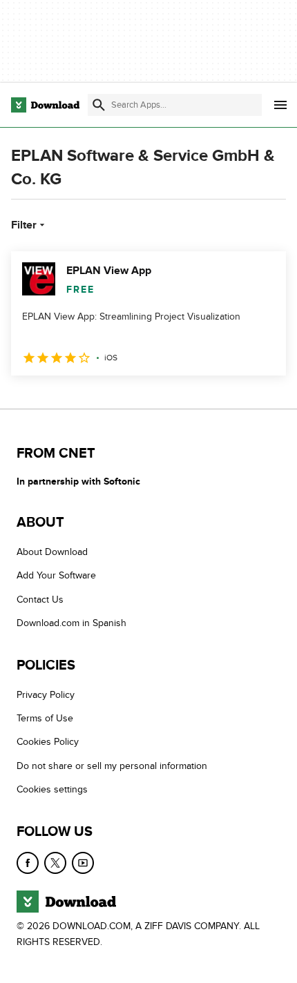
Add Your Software (56, 575)
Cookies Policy (48, 742)
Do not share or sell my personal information (112, 765)
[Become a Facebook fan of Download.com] (28, 862)
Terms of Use (45, 718)
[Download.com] (45, 105)
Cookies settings (52, 789)
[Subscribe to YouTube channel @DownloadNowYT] (83, 862)
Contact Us (40, 599)
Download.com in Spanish (71, 623)
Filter (24, 225)
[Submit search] (99, 105)
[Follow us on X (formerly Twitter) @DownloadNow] (55, 862)
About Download (52, 552)
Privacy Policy (46, 694)
